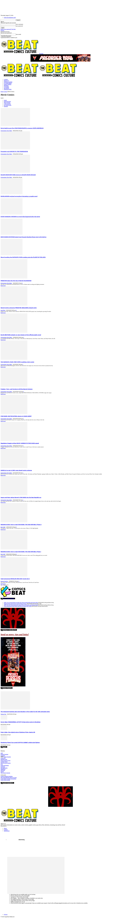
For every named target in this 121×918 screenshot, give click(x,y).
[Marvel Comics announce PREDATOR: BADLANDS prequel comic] (14, 305)
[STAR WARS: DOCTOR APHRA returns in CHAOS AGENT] (14, 413)
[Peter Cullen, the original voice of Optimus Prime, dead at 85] (4, 729)
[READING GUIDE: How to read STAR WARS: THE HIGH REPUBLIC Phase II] (14, 522)
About (5, 828)
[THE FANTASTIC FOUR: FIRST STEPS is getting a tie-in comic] (14, 359)
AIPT (2, 753)
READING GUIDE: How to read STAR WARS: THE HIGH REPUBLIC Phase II (21, 524)
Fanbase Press (4, 759)
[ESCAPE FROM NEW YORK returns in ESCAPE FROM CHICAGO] (15, 172)
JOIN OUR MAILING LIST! (10, 17)
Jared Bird (3, 310)
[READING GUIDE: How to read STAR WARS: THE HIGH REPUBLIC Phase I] (14, 549)
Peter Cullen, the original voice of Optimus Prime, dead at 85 (18, 732)
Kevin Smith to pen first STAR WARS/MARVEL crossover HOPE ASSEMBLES (22, 128)
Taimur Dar (3, 714)
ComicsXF (3, 758)
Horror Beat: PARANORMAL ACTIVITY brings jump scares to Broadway (20, 722)
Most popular (7, 102)
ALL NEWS (6, 88)
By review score (7, 105)
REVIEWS (6, 85)
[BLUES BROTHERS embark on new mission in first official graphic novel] (14, 332)
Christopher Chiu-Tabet (6, 130)
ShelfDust (3, 769)
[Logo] (20, 77)
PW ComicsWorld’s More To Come (9, 777)
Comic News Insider (5, 780)
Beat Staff (3, 527)
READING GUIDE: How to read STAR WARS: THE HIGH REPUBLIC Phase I (21, 551)
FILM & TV (6, 80)
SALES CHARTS (7, 84)
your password (19, 26)
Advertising (6, 830)
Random (6, 106)
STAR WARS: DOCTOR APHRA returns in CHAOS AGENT (16, 416)
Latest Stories (10, 598)
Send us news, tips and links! (15, 634)
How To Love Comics (6, 763)
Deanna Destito (4, 581)
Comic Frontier (7, 756)
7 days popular (7, 104)
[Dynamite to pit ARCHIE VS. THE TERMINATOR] (15, 149)
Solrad (2, 771)
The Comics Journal (5, 772)
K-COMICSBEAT (8, 83)
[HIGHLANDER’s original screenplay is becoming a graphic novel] (11, 193)
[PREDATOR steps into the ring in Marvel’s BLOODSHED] (14, 278)
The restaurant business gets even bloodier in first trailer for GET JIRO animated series (25, 711)
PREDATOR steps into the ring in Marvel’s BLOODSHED (16, 280)
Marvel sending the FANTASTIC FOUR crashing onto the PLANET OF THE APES (23, 257)
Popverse (3, 766)
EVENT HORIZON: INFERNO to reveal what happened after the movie (20, 216)
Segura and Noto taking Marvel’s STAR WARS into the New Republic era (21, 497)
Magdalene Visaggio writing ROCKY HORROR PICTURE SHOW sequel (20, 443)
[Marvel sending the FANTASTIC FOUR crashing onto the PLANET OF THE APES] (11, 254)
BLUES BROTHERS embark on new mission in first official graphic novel (21, 335)
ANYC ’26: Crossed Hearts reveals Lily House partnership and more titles (21, 602)
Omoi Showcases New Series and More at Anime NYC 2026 (17, 606)
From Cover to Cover (5, 760)
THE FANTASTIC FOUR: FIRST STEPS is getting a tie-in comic (17, 362)
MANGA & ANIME (8, 82)
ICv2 (2, 764)
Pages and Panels (5, 765)
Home (2, 91)
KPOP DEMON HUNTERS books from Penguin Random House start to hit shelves (23, 237)
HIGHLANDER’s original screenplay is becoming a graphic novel (19, 196)
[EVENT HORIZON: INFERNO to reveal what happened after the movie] (11, 214)
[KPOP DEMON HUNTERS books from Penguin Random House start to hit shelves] (11, 234)
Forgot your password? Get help (8, 29)
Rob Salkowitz (4, 768)
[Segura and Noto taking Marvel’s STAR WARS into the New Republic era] (14, 495)
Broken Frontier (4, 754)
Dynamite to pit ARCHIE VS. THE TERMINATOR (14, 151)
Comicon (3, 755)
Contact (6, 829)
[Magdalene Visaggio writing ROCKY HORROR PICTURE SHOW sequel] (14, 440)
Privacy (2, 30)
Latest (5, 100)
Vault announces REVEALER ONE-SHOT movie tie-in (15, 579)
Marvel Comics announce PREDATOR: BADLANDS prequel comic (19, 308)
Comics (5, 91)
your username (19, 24)
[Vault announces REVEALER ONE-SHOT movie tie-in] (14, 576)
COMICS (6, 79)
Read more (3, 285)
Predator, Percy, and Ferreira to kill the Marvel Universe (16, 389)
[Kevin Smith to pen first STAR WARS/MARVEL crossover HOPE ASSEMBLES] (15, 125)
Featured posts (7, 101)
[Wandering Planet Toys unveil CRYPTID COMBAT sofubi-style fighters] (4, 740)
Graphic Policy (4, 761)
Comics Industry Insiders (7, 776)
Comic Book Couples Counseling (8, 778)
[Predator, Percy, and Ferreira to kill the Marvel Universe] (14, 386)
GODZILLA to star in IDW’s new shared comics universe (16, 470)
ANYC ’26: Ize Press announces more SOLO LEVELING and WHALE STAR (21, 605)
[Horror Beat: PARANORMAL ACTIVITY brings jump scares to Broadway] (4, 719)
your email (18, 34)
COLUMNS (6, 87)
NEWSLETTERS (7, 89)
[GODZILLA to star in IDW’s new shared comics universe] (14, 467)
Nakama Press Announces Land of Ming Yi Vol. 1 (15, 603)
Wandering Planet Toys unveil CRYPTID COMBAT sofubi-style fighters (20, 742)
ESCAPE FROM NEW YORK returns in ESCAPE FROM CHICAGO (18, 175)
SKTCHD (3, 770)
